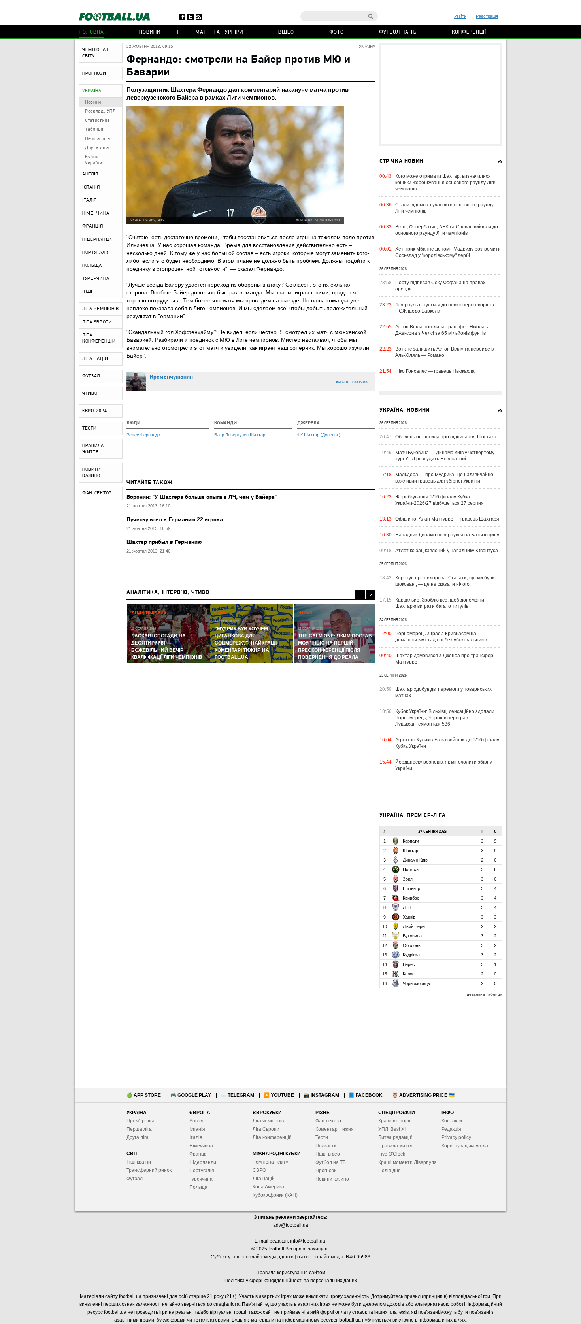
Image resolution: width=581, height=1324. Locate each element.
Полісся (411, 869)
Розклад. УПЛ (100, 111)
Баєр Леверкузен (231, 434)
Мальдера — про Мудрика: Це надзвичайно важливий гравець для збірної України (444, 478)
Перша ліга (97, 138)
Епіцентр (411, 888)
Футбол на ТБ (398, 32)
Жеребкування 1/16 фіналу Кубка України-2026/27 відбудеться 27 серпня (439, 500)
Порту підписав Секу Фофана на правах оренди (440, 286)
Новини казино (332, 1179)
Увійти (460, 16)
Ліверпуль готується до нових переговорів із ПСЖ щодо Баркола (444, 308)
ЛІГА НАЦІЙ (95, 358)
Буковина (412, 936)
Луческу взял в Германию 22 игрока (174, 520)
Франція (198, 1154)
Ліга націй (264, 1178)
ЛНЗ (407, 907)
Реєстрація (487, 16)
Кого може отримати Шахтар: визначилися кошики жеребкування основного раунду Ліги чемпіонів (445, 183)
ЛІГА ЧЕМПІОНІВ (100, 309)
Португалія (201, 1170)
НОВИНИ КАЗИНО (91, 472)
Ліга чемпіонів (268, 1121)
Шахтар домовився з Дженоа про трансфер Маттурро (444, 659)
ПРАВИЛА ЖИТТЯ (93, 449)
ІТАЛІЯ (89, 200)
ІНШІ (87, 291)
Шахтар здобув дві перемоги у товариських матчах (443, 692)
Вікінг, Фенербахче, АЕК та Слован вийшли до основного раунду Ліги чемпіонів (446, 230)
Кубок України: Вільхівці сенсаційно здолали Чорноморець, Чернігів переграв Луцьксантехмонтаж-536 (444, 718)
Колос (409, 973)
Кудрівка (411, 954)
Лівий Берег (414, 926)
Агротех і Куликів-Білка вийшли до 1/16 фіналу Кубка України (447, 743)
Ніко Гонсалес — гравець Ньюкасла (435, 371)
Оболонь (412, 945)
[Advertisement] (440, 94)
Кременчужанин (171, 377)
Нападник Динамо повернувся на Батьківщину (447, 535)
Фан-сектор (328, 1121)
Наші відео (327, 1154)
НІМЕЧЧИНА (95, 213)
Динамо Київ (415, 860)
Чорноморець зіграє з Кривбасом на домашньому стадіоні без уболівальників (441, 637)
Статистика (97, 120)
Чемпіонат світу (270, 1162)
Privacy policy (456, 1137)
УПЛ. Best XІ (392, 1129)
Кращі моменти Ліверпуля (407, 1162)
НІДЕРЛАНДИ (97, 239)
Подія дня (389, 1170)
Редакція (451, 1129)
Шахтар (257, 434)
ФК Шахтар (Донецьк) (318, 434)
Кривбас (411, 898)
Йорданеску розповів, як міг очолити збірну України (443, 765)
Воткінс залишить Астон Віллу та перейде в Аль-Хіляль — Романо (444, 352)
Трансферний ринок (149, 1170)
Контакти (451, 1121)
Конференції (469, 32)
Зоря (408, 879)
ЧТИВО (90, 393)
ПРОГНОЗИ (94, 73)
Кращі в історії (394, 1121)
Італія (195, 1137)
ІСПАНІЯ (91, 187)
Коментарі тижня (334, 1129)
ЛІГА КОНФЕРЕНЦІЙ (99, 338)
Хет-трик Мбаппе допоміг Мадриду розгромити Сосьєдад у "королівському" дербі (448, 252)
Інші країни (138, 1162)
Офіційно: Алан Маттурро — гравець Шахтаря (447, 519)
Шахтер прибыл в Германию (164, 542)
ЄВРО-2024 (94, 411)
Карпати (411, 841)
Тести (321, 1137)
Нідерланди (202, 1162)
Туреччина (201, 1179)
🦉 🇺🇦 (423, 1095)
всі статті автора (352, 381)
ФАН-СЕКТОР (97, 493)
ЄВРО (259, 1170)
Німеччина (201, 1146)
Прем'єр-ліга (140, 1121)
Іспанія (197, 1129)
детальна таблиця (484, 994)
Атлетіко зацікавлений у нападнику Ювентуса (446, 550)
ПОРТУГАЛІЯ (96, 252)
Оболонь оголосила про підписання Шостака (445, 436)
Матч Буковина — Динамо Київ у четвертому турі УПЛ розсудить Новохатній (444, 456)
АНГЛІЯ (90, 174)
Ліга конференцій (272, 1137)
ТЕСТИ (89, 428)
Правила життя (395, 1146)
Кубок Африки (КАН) (275, 1195)
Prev (360, 595)
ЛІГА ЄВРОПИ (97, 322)
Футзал (134, 1178)
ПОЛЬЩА (92, 265)
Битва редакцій (395, 1137)
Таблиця (94, 129)
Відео (286, 32)
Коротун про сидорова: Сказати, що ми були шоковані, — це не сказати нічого (445, 581)
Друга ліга (97, 147)
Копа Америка (268, 1187)
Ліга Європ (265, 1129)
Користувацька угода (464, 1146)
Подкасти (326, 1146)
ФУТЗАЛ (91, 376)
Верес (409, 964)
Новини (149, 32)
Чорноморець (416, 983)
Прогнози (326, 1170)
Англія (196, 1121)
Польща (198, 1187)
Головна (91, 32)
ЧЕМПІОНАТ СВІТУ (95, 52)
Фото (336, 32)
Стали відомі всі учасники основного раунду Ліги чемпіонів (444, 208)
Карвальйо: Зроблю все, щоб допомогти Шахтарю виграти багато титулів (439, 603)
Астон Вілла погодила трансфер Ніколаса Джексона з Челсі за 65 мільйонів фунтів (442, 330)
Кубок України (93, 160)
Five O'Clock (391, 1154)
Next (370, 595)
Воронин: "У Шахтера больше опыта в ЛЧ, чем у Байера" (201, 497)
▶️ (279, 1095)
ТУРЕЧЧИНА (95, 278)
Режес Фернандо (143, 434)
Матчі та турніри (219, 32)
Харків (409, 917)
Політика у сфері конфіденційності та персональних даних (290, 1280)
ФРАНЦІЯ (92, 226)
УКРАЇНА (92, 91)
